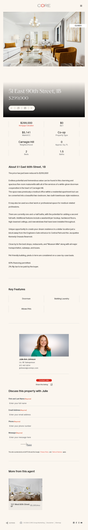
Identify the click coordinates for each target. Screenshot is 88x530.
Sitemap (58, 523)
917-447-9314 (24, 365)
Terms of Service (57, 452)
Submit (29, 445)
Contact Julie (44, 380)
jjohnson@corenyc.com (28, 368)
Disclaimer (50, 523)
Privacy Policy (44, 452)
